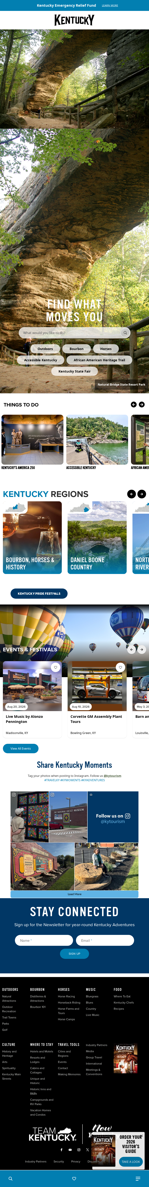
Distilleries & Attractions (38, 998)
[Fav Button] (55, 667)
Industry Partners (96, 1045)
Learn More (110, 5)
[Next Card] (142, 405)
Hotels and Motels (41, 1051)
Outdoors (10, 990)
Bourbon (37, 990)
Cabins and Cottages (37, 1070)
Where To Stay (41, 1045)
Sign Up (74, 954)
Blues (89, 1002)
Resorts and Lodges (37, 1059)
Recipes (119, 1009)
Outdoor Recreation (9, 1009)
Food (118, 990)
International (94, 1063)
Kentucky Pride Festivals (39, 593)
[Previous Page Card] (131, 494)
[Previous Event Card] (131, 649)
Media (90, 1051)
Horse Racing (66, 996)
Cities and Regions (64, 1053)
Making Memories (69, 1074)
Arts (4, 1062)
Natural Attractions (9, 998)
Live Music (92, 1015)
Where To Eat (122, 996)
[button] (10, 1178)
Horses (64, 990)
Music (91, 990)
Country (91, 1009)
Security (59, 1161)
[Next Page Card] (141, 494)
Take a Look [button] (131, 1162)
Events (62, 1062)
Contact (63, 1068)
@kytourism (112, 776)
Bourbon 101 (37, 1007)
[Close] (142, 1136)
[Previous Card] (134, 405)
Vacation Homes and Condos (40, 1112)
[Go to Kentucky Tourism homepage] (74, 20)
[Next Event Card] (141, 649)
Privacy (75, 1161)
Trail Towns (9, 1017)
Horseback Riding (69, 1002)
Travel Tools (68, 1045)
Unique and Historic (37, 1081)
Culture (8, 1045)
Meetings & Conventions (94, 1072)
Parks (5, 1024)
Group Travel (94, 1057)
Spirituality (9, 1068)
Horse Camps (66, 1019)
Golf (4, 1030)
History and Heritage (9, 1053)
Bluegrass (92, 996)
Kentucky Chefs (124, 1002)
